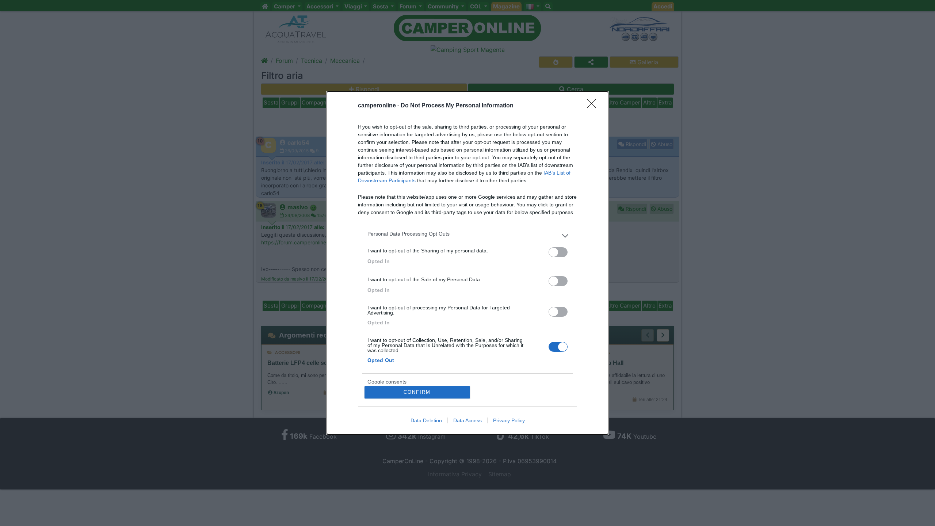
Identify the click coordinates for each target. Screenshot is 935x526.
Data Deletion (426, 420)
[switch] (558, 252)
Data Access (467, 420)
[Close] (594, 106)
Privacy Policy (509, 420)
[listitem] (467, 235)
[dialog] (467, 263)
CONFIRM (417, 392)
